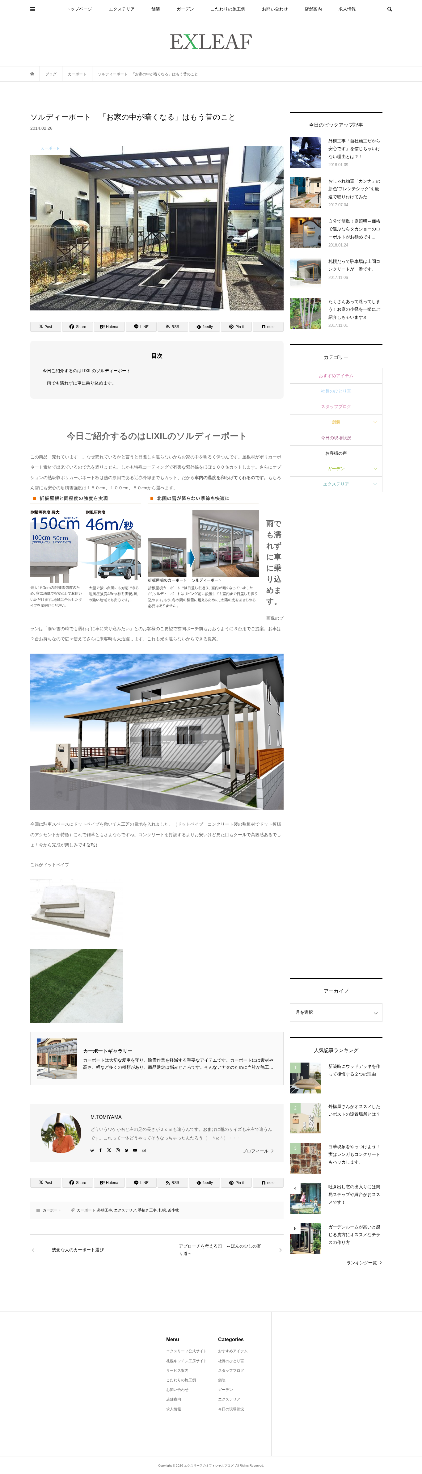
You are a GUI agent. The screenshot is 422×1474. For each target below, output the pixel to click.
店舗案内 (313, 8)
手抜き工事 (147, 1210)
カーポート (52, 1210)
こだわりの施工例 (228, 8)
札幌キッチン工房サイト (186, 1361)
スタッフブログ (336, 406)
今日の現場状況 (336, 437)
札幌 (162, 1210)
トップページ (79, 8)
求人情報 (347, 8)
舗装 (155, 8)
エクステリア (122, 8)
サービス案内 (177, 1370)
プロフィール (255, 1150)
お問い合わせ (275, 8)
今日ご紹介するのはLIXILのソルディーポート (87, 370)
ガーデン (185, 8)
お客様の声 (336, 453)
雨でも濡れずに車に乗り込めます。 (81, 383)
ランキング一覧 (362, 1262)
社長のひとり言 (336, 391)
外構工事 (104, 1210)
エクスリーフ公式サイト (186, 1351)
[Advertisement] (336, 734)
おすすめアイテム (336, 375)
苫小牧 (173, 1210)
